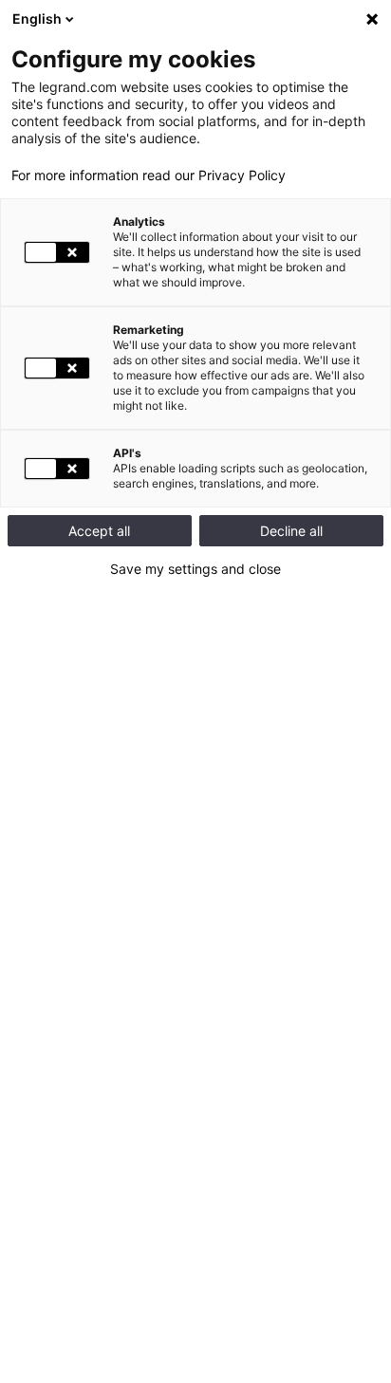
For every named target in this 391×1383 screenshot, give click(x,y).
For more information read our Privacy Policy (148, 175)
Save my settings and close (195, 569)
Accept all (99, 531)
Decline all (291, 531)
